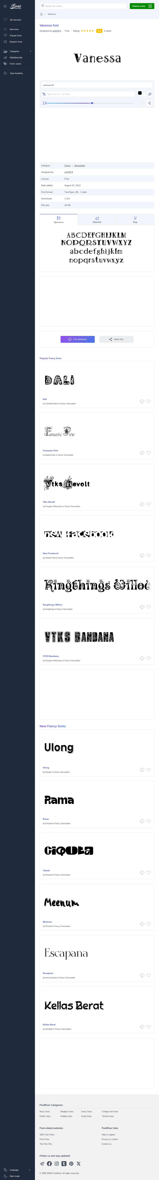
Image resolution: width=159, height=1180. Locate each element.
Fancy (67, 165)
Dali (45, 399)
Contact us (106, 1144)
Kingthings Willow (52, 604)
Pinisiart (48, 823)
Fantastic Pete (50, 450)
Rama (46, 819)
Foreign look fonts (110, 1111)
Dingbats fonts (66, 1111)
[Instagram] (56, 1165)
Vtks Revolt (49, 502)
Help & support (108, 1134)
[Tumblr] (63, 1165)
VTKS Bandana (51, 656)
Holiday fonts (66, 1116)
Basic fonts (45, 1111)
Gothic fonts (45, 1116)
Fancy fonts (86, 1111)
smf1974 (56, 31)
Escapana (48, 973)
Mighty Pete (50, 455)
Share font (118, 339)
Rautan (48, 772)
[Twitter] (78, 1165)
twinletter (49, 1029)
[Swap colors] (150, 94)
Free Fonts (44, 1139)
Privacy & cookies (110, 1139)
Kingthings (49, 609)
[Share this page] (149, 103)
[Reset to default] (142, 103)
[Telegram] (42, 1165)
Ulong (46, 767)
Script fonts (86, 1116)
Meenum (47, 922)
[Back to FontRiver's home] (14, 6)
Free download (79, 339)
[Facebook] (49, 1165)
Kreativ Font (50, 558)
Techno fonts (108, 1116)
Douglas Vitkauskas (53, 506)
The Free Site (46, 1144)
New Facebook (51, 553)
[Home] (41, 14)
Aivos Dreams (51, 978)
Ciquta (46, 870)
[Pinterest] (71, 1165)
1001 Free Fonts (47, 1134)
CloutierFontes (51, 404)
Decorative (79, 165)
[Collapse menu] (5, 6)
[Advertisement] (97, 137)
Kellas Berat (49, 1024)
